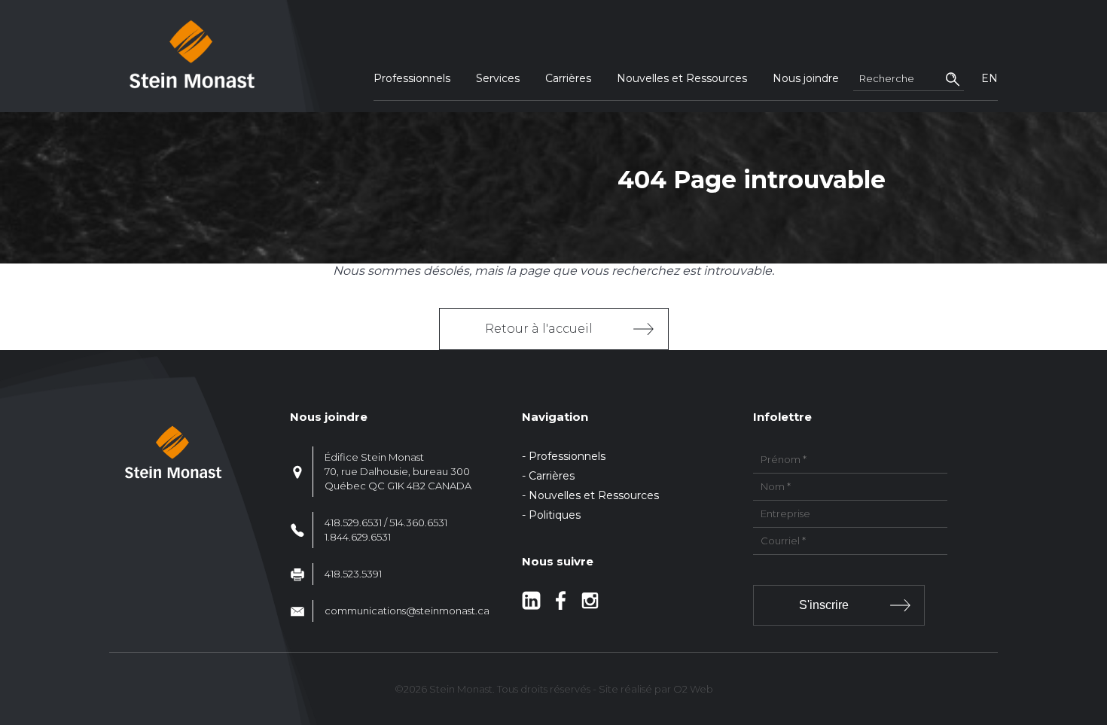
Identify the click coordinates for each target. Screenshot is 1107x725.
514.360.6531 (418, 522)
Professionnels (412, 78)
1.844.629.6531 (358, 537)
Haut (1091, 625)
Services (498, 78)
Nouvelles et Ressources (682, 78)
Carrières (568, 78)
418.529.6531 (353, 522)
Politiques (555, 515)
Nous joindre (806, 78)
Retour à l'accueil (539, 328)
